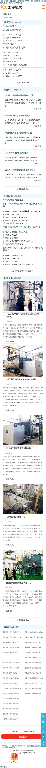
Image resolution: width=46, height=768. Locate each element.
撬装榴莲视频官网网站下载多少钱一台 (34, 678)
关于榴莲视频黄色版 (34, 746)
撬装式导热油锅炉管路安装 (11, 693)
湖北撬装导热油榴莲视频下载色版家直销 (34, 663)
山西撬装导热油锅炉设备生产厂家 (34, 652)
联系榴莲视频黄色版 (8, 748)
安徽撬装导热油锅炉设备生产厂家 (34, 642)
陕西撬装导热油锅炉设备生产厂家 (34, 647)
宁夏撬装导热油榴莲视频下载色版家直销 (12, 714)
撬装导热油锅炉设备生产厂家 (34, 683)
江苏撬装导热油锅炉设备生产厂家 (34, 658)
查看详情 (37, 109)
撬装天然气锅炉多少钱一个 (11, 673)
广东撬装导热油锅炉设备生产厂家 (12, 652)
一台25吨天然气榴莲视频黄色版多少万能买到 (22, 315)
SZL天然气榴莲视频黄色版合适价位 (20, 169)
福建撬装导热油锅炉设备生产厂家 (12, 668)
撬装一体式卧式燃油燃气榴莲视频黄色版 (34, 632)
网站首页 (5, 746)
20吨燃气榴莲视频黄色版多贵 (17, 115)
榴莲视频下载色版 (27, 750)
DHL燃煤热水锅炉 (12, 29)
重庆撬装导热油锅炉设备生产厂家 (12, 647)
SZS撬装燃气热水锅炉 (14, 47)
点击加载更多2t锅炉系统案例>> (23, 271)
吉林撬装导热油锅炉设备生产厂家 (12, 642)
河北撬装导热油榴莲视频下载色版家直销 (34, 693)
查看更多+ (10, 341)
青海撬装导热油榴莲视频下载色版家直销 (12, 709)
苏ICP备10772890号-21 (28, 753)
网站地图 (3, 766)
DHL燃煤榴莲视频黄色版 (15, 65)
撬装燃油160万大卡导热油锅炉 (34, 637)
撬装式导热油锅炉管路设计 (11, 678)
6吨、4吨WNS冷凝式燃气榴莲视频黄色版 (22, 205)
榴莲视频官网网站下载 (17, 746)
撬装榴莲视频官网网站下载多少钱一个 (12, 698)
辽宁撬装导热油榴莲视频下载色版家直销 (34, 668)
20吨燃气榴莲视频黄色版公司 (18, 583)
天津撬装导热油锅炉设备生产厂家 (12, 663)
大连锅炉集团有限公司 (15, 517)
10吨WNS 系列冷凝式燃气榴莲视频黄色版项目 (23, 249)
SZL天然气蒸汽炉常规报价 (16, 152)
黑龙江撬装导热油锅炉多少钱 (12, 637)
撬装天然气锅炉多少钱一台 (33, 673)
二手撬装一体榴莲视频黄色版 (12, 688)
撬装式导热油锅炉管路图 (10, 683)
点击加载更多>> (23, 82)
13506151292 (28, 731)
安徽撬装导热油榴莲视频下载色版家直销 (12, 704)
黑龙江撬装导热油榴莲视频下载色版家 (34, 688)
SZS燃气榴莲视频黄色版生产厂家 (19, 95)
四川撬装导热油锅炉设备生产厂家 (12, 632)
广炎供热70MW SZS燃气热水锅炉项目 (22, 227)
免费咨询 (23, 736)
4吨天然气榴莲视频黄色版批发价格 (21, 379)
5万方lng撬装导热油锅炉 (10, 719)
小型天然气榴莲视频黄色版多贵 (18, 132)
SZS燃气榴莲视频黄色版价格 (18, 448)
